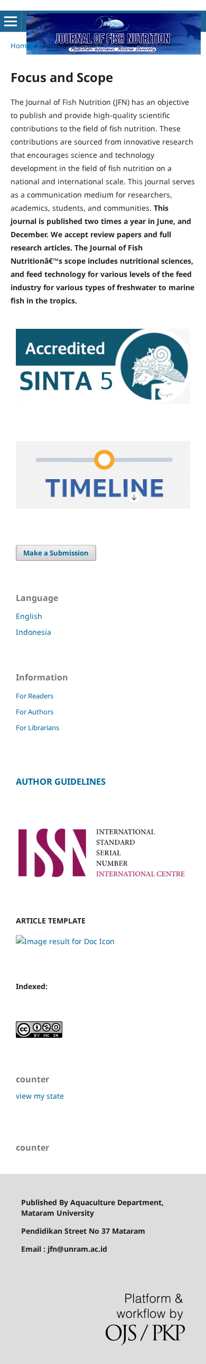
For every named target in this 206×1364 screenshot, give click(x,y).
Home (20, 45)
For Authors (34, 711)
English (29, 616)
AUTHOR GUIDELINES (61, 781)
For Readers (34, 696)
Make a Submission (56, 553)
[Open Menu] (10, 21)
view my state (40, 1096)
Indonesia (33, 632)
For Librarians (37, 727)
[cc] (39, 1035)
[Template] (65, 941)
